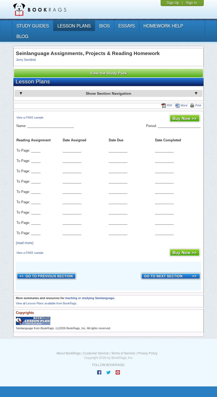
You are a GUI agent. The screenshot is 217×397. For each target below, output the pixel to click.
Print (198, 105)
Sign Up (173, 2)
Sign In (191, 2)
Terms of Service (123, 353)
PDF (170, 105)
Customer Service (96, 353)
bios (104, 25)
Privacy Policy (147, 353)
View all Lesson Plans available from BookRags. (46, 303)
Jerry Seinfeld (26, 60)
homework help (163, 25)
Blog (22, 36)
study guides (32, 25)
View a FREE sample (29, 117)
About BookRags (68, 353)
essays (126, 25)
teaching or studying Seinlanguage (89, 298)
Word (183, 105)
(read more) (24, 243)
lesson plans (74, 25)
